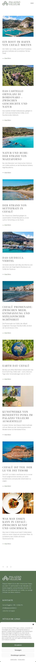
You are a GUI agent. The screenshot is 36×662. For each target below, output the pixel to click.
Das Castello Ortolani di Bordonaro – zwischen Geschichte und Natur (15, 98)
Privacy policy (21, 659)
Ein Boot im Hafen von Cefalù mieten (17, 43)
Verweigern (18, 650)
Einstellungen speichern (18, 655)
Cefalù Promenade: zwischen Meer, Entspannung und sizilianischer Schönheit (17, 313)
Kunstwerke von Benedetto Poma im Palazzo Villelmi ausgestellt (17, 416)
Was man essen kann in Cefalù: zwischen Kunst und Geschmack (14, 523)
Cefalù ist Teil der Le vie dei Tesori (17, 469)
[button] (33, 624)
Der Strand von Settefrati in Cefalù (14, 208)
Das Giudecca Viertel (12, 259)
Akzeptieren (18, 645)
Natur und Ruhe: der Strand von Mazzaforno (15, 156)
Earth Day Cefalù (16, 365)
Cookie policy (13, 659)
